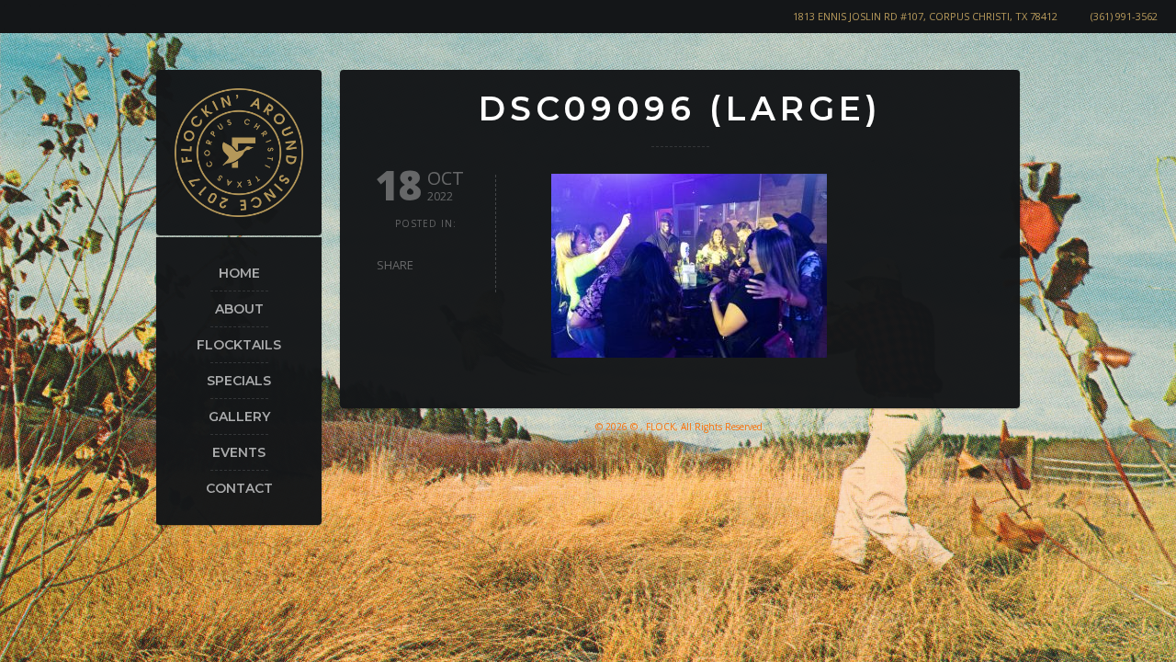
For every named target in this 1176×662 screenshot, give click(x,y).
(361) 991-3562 (1124, 16)
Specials (239, 380)
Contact (239, 488)
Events (239, 452)
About (239, 309)
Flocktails (239, 345)
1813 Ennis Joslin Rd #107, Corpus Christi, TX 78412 (925, 16)
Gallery (239, 416)
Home (239, 273)
